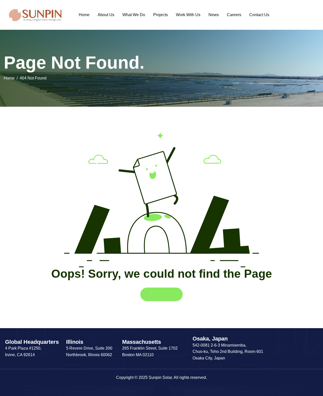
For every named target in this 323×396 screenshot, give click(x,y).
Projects (160, 15)
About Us (106, 15)
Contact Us (259, 15)
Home (84, 15)
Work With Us (188, 15)
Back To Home (161, 294)
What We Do (133, 15)
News (213, 15)
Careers (234, 15)
